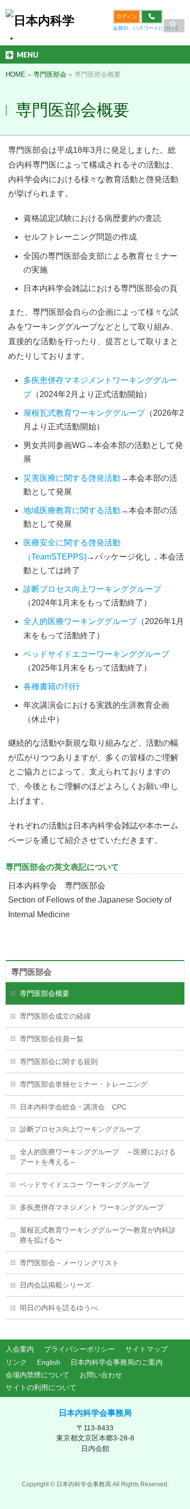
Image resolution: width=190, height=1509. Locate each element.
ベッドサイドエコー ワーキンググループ (84, 1185)
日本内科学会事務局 (95, 1413)
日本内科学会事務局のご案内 (116, 1362)
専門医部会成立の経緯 (55, 1016)
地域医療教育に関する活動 (72, 510)
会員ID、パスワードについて (146, 28)
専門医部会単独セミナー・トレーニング (83, 1084)
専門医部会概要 (44, 993)
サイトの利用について (41, 1387)
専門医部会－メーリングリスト (69, 1263)
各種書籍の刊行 (51, 686)
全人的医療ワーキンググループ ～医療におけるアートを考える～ (98, 1157)
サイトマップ (146, 1349)
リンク (16, 1362)
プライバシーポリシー (79, 1349)
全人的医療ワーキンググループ (80, 621)
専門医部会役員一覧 (52, 1039)
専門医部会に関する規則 (59, 1061)
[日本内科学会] (41, 28)
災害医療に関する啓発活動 (72, 478)
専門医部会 (31, 972)
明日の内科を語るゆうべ (59, 1308)
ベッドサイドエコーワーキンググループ (96, 654)
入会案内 (20, 1349)
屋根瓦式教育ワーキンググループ (84, 413)
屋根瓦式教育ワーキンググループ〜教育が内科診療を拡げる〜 (98, 1235)
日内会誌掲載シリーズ (55, 1285)
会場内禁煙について (37, 1375)
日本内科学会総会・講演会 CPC (73, 1107)
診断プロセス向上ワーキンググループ (92, 589)
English (48, 1362)
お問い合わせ (101, 1375)
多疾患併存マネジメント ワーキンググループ (92, 1207)
